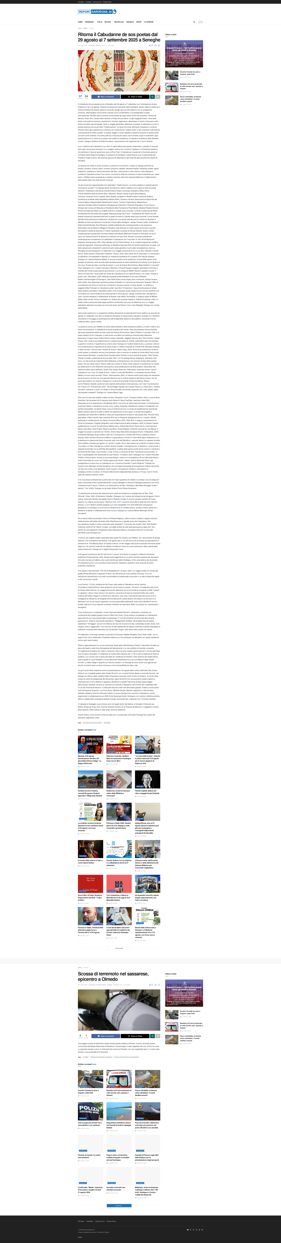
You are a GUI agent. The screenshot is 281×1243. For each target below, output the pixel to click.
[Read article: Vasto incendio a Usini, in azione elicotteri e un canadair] (119, 1211)
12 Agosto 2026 (84, 833)
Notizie (108, 22)
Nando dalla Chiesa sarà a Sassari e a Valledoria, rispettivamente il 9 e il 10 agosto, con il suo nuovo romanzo (145, 932)
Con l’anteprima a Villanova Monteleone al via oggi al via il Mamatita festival (118, 897)
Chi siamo (81, 2)
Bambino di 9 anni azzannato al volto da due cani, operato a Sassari (191, 86)
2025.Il (119, 502)
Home (80, 22)
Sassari (109, 985)
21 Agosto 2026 (173, 65)
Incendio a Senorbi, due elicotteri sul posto (115, 1188)
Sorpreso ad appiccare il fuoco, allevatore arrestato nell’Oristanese (90, 1224)
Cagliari (111, 786)
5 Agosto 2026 (112, 903)
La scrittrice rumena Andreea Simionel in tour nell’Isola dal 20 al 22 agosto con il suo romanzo (90, 827)
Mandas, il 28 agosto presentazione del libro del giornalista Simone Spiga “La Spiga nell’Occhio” (89, 760)
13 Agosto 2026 (112, 799)
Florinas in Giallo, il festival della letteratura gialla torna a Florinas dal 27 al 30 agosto (90, 930)
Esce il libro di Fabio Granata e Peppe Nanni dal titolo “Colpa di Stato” (90, 897)
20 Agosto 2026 (84, 766)
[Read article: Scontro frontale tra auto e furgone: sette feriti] (171, 75)
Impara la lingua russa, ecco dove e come (183, 61)
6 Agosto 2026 (83, 903)
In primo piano (101, 985)
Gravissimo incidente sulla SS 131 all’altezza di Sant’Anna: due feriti (147, 1224)
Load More (119, 948)
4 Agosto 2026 (83, 935)
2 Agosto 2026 (141, 940)
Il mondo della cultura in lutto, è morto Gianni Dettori (90, 861)
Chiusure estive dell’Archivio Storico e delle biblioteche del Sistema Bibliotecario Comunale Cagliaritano (146, 864)
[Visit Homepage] (97, 11)
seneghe (107, 723)
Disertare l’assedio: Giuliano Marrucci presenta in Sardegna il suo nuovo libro (118, 758)
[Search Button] (194, 22)
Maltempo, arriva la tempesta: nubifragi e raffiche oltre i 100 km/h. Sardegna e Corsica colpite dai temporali (146, 1191)
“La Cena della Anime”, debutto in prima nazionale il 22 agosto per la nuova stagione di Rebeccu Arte (147, 760)
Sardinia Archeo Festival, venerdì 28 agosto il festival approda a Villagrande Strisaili (90, 793)
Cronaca (130, 22)
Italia (99, 22)
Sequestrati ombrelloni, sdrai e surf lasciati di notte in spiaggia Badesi (118, 1125)
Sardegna (89, 22)
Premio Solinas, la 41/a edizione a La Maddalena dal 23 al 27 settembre (119, 863)
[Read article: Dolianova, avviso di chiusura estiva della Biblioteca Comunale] (119, 779)
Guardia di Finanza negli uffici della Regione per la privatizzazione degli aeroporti (147, 1157)
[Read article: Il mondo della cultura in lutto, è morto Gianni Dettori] (90, 849)
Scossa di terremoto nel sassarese (126, 1057)
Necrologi (119, 22)
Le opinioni (148, 22)
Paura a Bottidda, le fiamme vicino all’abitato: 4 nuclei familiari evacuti (190, 98)
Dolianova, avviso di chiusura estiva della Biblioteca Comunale (118, 793)
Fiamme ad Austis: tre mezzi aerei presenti (89, 1156)
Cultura (91, 28)
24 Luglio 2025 (82, 45)
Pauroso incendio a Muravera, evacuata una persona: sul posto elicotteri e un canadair (147, 1125)
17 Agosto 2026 (84, 799)
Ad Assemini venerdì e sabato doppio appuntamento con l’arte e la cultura (147, 897)
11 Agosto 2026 (112, 831)
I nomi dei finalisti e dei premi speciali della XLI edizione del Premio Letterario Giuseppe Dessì (118, 931)
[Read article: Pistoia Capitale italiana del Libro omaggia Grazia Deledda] (147, 779)
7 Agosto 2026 (112, 868)
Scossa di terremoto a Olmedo (101, 1057)
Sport (139, 22)
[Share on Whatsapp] (152, 97)
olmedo (85, 1057)
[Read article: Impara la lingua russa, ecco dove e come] (184, 53)
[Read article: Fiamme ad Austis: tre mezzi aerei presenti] (90, 1144)
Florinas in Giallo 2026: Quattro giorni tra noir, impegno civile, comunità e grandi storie (118, 825)
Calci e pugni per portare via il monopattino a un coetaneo (90, 1123)
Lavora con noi (97, 2)
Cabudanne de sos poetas (92, 723)
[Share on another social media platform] (157, 97)
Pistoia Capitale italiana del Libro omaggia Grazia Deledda (147, 791)
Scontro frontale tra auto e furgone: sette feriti (190, 73)
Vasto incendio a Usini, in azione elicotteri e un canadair (118, 1223)
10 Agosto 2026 (141, 836)
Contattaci (88, 2)
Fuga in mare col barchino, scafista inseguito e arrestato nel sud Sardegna (117, 1157)
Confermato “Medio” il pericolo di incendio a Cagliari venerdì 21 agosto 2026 (90, 1190)
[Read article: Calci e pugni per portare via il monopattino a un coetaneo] (90, 1111)
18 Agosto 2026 (141, 766)
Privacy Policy (107, 2)
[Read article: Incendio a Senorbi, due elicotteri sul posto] (119, 1176)
